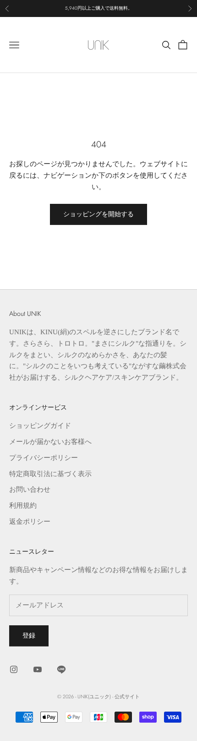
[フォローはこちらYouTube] (37, 669)
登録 (28, 635)
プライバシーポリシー (43, 457)
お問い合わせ (29, 489)
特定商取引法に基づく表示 (50, 473)
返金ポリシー (29, 521)
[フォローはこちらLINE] (61, 669)
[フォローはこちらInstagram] (13, 669)
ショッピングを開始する (98, 214)
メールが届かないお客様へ (50, 441)
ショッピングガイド (40, 425)
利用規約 (23, 505)
